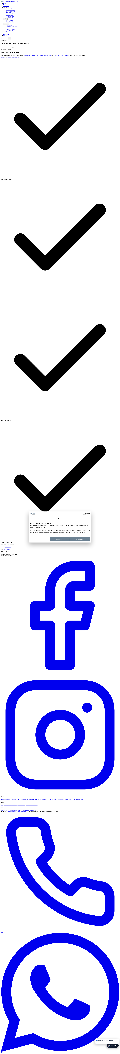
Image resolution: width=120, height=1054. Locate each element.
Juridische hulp (9, 25)
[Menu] (9, 38)
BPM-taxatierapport (35, 55)
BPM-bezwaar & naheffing (12, 28)
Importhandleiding (10, 22)
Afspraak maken (4, 38)
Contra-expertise (9, 15)
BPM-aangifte (27, 55)
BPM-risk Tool (9, 21)
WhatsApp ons (11, 810)
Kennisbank (6, 34)
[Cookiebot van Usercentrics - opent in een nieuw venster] (84, 514)
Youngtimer (8, 12)
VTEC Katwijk (9, 17)
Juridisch (6, 24)
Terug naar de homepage (6, 57)
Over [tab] (81, 518)
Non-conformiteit (10, 16)
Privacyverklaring (12, 811)
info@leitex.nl (7, 549)
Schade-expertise (10, 13)
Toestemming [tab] (39, 518)
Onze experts (6, 6)
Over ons (5, 4)
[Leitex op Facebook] (60, 674)
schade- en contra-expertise (46, 55)
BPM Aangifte (9, 8)
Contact (5, 35)
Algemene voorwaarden (21, 811)
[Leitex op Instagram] (60, 794)
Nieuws (5, 33)
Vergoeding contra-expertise (12, 26)
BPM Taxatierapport (10, 10)
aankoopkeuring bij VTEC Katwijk (61, 55)
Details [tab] (60, 518)
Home (4, 3)
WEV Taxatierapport (10, 11)
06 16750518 (8, 547)
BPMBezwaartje (9, 30)
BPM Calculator (9, 20)
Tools (5, 18)
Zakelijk (5, 31)
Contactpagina (32, 810)
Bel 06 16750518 (4, 810)
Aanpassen (59, 539)
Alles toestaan (79, 539)
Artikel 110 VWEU (10, 29)
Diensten (6, 7)
